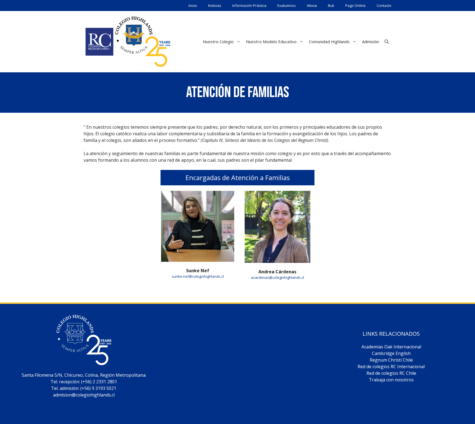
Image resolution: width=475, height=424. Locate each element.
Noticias (214, 5)
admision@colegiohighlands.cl (84, 395)
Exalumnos (286, 5)
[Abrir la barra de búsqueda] (386, 41)
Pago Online (355, 5)
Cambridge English (391, 353)
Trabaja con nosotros (391, 380)
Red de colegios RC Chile (391, 373)
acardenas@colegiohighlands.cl (277, 277)
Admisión (370, 41)
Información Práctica (249, 5)
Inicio (193, 5)
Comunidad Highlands (329, 41)
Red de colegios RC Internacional (391, 367)
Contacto (384, 5)
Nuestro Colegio (218, 41)
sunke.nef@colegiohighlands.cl (198, 276)
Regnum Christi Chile (391, 360)
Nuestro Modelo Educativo (271, 41)
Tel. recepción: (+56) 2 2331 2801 (84, 382)
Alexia (312, 5)
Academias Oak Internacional (391, 347)
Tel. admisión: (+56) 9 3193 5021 (83, 388)
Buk (331, 5)
